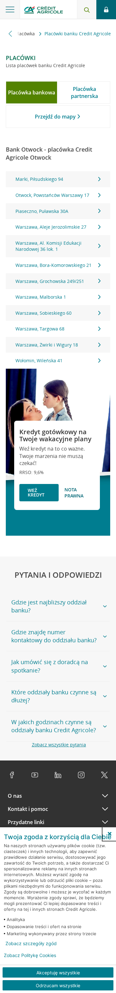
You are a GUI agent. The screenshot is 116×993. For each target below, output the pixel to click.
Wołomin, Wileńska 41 (39, 360)
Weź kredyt (36, 492)
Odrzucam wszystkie (58, 985)
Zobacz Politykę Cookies (30, 955)
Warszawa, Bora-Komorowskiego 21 (53, 265)
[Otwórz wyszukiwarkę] (86, 9)
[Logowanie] (106, 9)
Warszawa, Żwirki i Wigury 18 (46, 345)
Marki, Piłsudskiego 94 (39, 179)
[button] (109, 833)
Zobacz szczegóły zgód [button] (31, 943)
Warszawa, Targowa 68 (39, 329)
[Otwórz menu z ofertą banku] (10, 9)
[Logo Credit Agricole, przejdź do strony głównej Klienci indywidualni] (43, 10)
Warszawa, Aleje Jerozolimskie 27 (50, 227)
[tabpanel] (58, 270)
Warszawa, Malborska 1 (40, 297)
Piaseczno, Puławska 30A (41, 211)
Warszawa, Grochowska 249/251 (49, 281)
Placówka (25, 34)
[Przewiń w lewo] (10, 33)
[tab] (31, 92)
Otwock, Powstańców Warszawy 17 (52, 195)
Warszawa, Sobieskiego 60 (43, 313)
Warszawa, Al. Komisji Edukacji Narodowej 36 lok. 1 (48, 246)
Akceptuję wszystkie (58, 972)
